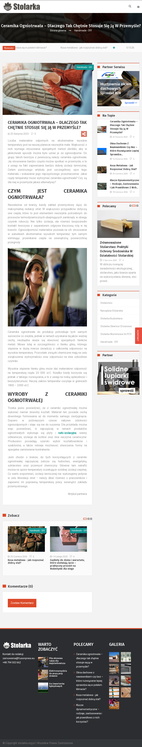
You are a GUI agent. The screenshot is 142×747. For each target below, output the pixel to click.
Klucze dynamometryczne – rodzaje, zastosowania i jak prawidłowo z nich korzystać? (89, 713)
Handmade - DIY (83, 30)
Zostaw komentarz (22, 603)
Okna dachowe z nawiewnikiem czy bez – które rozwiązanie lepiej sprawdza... (124, 149)
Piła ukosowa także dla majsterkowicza (57, 661)
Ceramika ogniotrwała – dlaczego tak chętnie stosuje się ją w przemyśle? (124, 127)
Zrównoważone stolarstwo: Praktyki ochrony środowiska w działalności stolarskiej (116, 249)
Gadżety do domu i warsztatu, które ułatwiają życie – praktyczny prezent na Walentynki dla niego (67, 564)
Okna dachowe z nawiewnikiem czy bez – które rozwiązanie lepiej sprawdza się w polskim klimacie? (89, 681)
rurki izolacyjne (67, 433)
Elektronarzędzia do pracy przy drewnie (58, 673)
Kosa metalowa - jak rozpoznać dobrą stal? (60, 47)
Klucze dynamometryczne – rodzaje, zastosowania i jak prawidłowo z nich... (124, 184)
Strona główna (58, 30)
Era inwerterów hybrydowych (56, 685)
